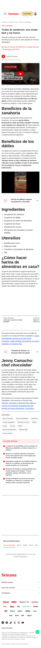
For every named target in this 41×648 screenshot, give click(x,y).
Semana (4, 22)
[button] (20, 74)
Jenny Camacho (8, 418)
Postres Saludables (25, 22)
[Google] (3, 622)
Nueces (12, 426)
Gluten (20, 426)
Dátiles (34, 422)
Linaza (5, 426)
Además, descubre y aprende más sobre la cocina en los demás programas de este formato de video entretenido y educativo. (19, 405)
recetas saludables (9, 422)
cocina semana (7, 433)
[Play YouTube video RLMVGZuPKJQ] (20, 74)
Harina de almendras (9, 429)
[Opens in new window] (7, 622)
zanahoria (34, 418)
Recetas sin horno (23, 422)
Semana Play (13, 22)
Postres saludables (22, 418)
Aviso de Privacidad (9, 628)
